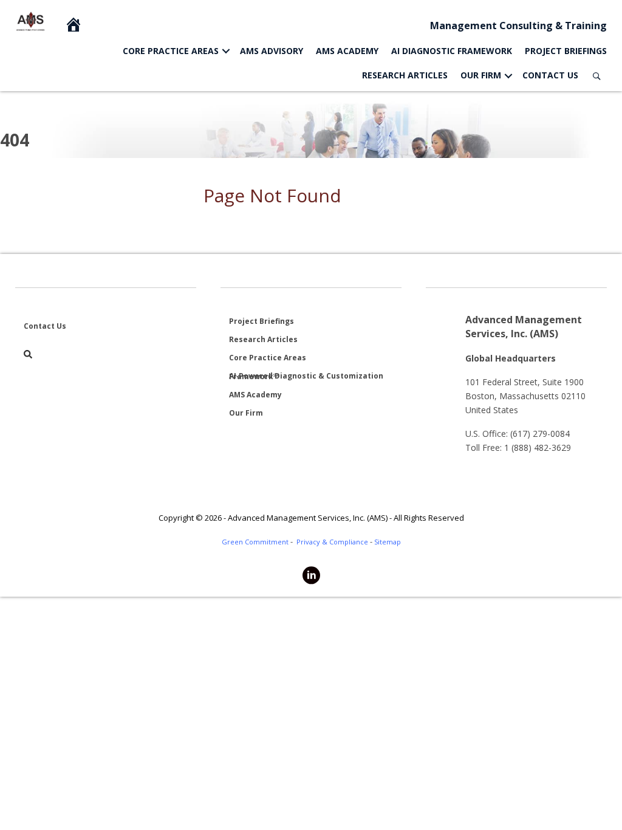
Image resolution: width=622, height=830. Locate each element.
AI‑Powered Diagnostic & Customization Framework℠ (306, 376)
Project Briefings (566, 51)
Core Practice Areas (171, 51)
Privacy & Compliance (332, 541)
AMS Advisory (271, 51)
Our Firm (480, 75)
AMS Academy (347, 51)
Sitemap (387, 541)
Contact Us (550, 75)
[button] (226, 51)
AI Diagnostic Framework (451, 51)
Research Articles (405, 75)
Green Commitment (255, 541)
